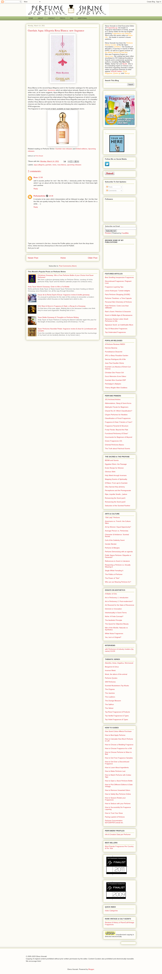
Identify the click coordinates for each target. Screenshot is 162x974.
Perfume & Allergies (112, 548)
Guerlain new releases (63, 149)
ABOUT (40, 18)
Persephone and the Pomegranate (118, 490)
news (54, 165)
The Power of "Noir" (112, 578)
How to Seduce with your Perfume (117, 803)
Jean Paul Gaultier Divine (114, 363)
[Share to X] (73, 161)
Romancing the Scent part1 (115, 498)
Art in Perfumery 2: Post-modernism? (119, 601)
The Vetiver (109, 708)
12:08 (40, 177)
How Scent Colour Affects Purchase (118, 731)
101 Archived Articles (112, 399)
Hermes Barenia (111, 348)
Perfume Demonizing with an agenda (119, 552)
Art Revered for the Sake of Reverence (119, 605)
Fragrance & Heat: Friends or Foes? (118, 422)
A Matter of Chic (111, 594)
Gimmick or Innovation (113, 609)
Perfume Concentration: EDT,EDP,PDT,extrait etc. (114, 822)
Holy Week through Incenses (116, 475)
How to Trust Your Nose (114, 813)
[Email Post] (64, 161)
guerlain (48, 165)
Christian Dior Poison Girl (114, 372)
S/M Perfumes (110, 682)
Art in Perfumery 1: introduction (116, 598)
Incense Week (110, 670)
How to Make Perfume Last (115, 771)
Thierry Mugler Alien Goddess (116, 388)
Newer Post (33, 258)
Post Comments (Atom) (68, 266)
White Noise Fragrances (114, 633)
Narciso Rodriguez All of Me (115, 359)
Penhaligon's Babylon (113, 384)
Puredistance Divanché (113, 352)
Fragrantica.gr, (112, 28)
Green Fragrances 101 (113, 441)
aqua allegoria (39, 165)
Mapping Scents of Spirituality (116, 479)
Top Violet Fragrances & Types (116, 719)
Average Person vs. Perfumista (116, 531)
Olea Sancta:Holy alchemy (115, 487)
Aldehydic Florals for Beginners (116, 407)
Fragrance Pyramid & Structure (116, 426)
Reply (36, 189)
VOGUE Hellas (116, 71)
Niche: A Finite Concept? (114, 616)
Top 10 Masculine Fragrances (116, 329)
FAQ (71, 18)
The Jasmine (110, 693)
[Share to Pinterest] (78, 161)
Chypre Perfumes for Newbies (116, 415)
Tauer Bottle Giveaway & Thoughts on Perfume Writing (58, 317)
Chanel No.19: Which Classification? (118, 411)
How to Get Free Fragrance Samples (119, 758)
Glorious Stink (110, 472)
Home (63, 258)
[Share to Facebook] (75, 161)
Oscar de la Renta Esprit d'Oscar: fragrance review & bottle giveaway (64, 295)
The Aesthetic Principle (113, 620)
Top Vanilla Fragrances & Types (117, 716)
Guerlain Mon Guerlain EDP (115, 380)
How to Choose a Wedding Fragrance (119, 745)
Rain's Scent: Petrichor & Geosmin (118, 311)
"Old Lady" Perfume (112, 517)
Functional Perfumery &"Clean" (116, 433)
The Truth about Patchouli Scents (117, 448)
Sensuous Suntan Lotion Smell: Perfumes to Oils (116, 320)
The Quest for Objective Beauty (117, 624)
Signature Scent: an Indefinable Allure (119, 325)
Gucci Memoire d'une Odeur (115, 376)
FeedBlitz (125, 233)
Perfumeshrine (39, 196)
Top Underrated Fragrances (115, 332)
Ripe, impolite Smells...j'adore (116, 494)
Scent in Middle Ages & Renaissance (118, 315)
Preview (108, 233)
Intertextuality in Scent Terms (116, 613)
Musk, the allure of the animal (116, 674)
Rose (36, 177)
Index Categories (111, 911)
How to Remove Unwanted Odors (117, 790)
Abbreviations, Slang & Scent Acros (118, 403)
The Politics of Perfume (113, 574)
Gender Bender (111, 544)
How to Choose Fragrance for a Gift (118, 748)
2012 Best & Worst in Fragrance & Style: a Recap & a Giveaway (62, 306)
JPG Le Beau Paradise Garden (116, 355)
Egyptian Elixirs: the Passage (116, 464)
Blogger (91, 969)
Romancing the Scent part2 (115, 502)
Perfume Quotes (111, 678)
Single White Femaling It (114, 570)
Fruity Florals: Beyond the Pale (116, 430)
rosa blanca (61, 165)
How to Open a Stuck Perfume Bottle (118, 781)
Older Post (92, 258)
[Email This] (69, 161)
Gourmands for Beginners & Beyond (118, 437)
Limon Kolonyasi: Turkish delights (117, 291)
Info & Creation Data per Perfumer (118, 834)
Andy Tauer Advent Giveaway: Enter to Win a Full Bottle (48, 287)
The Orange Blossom (113, 701)
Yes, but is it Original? (113, 637)
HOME (30, 18)
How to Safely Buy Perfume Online (118, 794)
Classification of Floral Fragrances (118, 418)
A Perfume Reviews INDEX (115, 344)
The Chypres (110, 689)
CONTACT (51, 18)
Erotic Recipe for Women (114, 468)
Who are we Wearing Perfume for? (118, 582)
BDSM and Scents (112, 460)
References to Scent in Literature (117, 561)
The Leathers (110, 697)
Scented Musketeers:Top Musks (117, 686)
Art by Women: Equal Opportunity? (118, 527)
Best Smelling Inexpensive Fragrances (119, 277)
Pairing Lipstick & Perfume (115, 817)
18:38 (51, 196)
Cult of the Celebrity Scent (115, 540)
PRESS (62, 18)
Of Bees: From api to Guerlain (116, 483)
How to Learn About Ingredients (117, 767)
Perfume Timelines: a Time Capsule (118, 298)
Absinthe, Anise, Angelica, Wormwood (119, 663)
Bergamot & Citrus (112, 667)
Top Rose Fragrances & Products (117, 712)
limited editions (81, 149)
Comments (112, 190)
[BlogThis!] (71, 161)
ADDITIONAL (82, 18)
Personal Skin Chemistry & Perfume (118, 302)
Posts (110, 187)
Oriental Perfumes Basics (114, 445)
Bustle (125, 64)
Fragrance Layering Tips (114, 287)
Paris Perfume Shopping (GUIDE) (117, 294)
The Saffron (109, 704)
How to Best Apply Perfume (115, 735)
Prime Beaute (39, 156)
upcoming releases (74, 165)
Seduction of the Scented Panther (117, 506)
